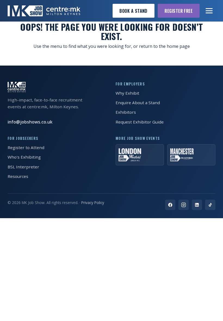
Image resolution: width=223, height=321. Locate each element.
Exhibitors (126, 112)
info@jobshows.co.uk (30, 122)
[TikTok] (210, 205)
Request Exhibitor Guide (140, 122)
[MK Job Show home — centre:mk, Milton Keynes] (44, 10)
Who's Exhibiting (24, 157)
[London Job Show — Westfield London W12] (140, 154)
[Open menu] (209, 11)
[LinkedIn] (197, 205)
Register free (179, 11)
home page (178, 46)
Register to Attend (26, 147)
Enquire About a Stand (138, 102)
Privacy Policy (92, 202)
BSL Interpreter (23, 166)
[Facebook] (170, 205)
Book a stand (133, 11)
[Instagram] (183, 205)
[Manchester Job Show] (191, 154)
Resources (18, 176)
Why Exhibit (127, 93)
